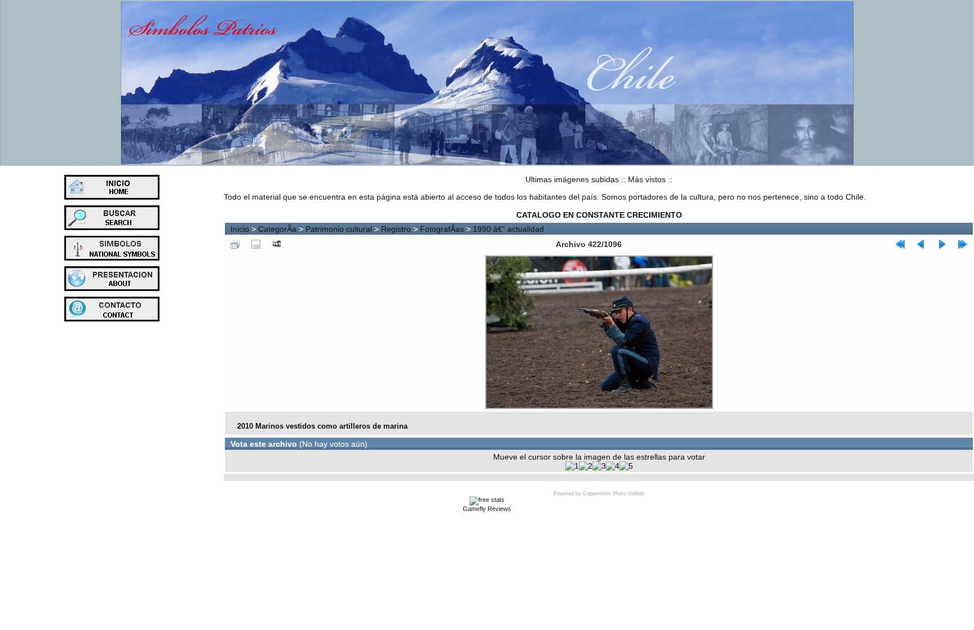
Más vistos (647, 179)
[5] (626, 465)
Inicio (240, 229)
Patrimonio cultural (339, 229)
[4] (612, 465)
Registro (396, 229)
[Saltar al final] (963, 244)
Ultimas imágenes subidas (572, 179)
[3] (599, 465)
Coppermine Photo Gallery (613, 493)
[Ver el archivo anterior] (921, 244)
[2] (585, 465)
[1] (572, 465)
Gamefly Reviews (487, 508)
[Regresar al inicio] (900, 244)
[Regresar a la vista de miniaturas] (235, 244)
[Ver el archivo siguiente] (942, 244)
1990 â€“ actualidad (508, 229)
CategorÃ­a (277, 229)
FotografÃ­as (442, 229)
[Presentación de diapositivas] (277, 244)
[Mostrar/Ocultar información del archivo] (256, 244)
